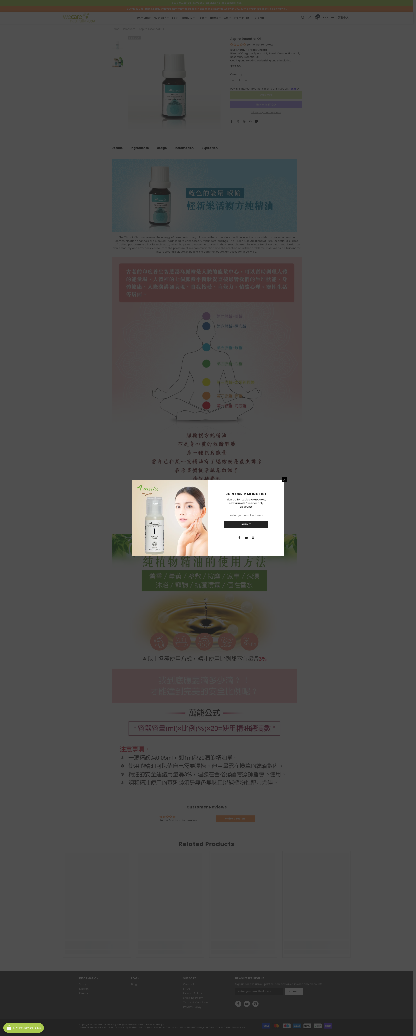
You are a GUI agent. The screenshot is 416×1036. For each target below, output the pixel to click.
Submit (246, 524)
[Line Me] (253, 537)
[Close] (284, 479)
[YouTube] (246, 537)
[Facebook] (239, 537)
